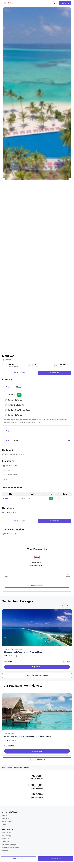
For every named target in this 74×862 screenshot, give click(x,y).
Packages (5, 839)
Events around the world (10, 848)
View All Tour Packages (37, 760)
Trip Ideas (5, 842)
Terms (4, 824)
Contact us (6, 818)
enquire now (55, 858)
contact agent (18, 858)
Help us (5, 815)
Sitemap (5, 851)
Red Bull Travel (37, 562)
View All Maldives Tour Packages (37, 675)
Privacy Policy (7, 821)
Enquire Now (37, 667)
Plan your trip (6, 836)
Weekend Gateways (9, 845)
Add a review (6, 833)
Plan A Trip (65, 3)
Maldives (8, 360)
